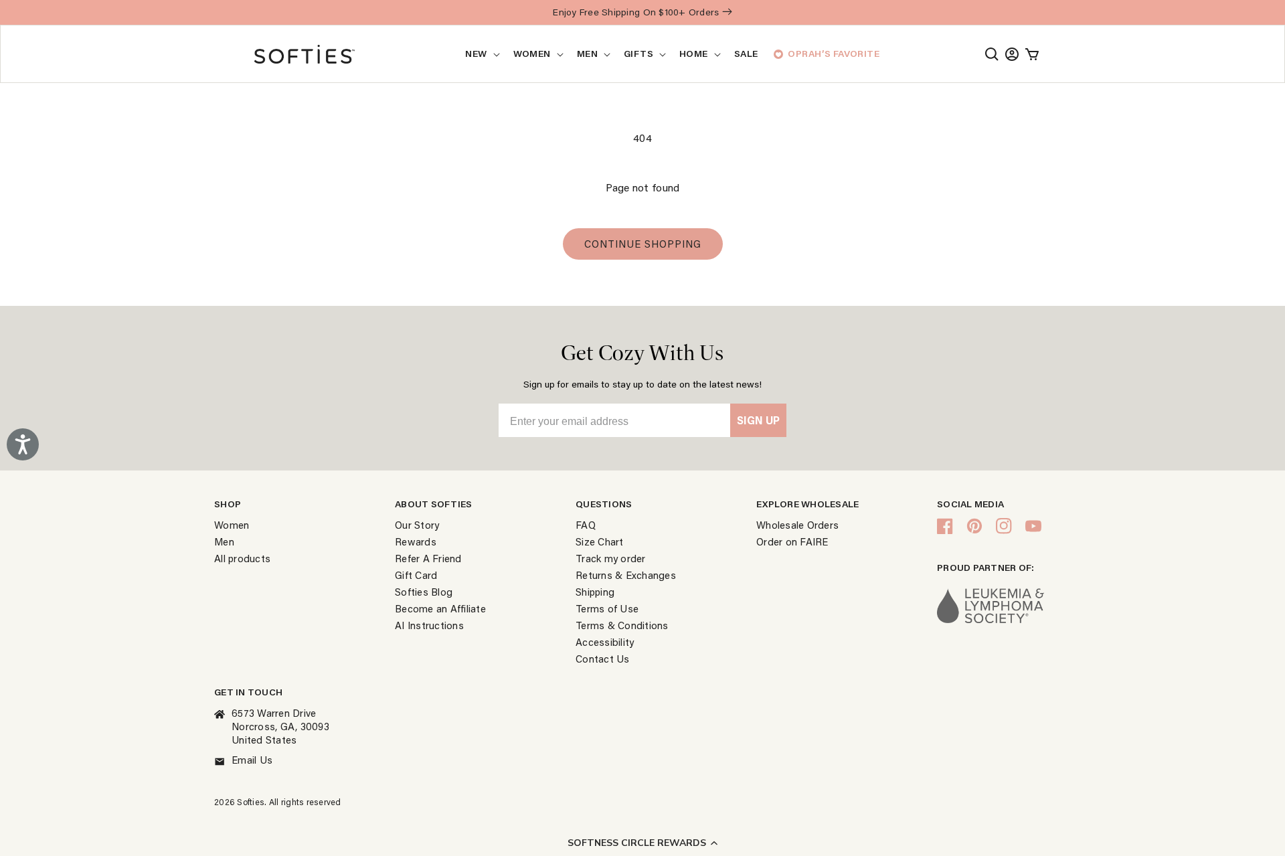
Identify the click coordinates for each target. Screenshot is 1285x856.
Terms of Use (607, 608)
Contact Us (603, 658)
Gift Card (416, 575)
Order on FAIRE (792, 541)
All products (242, 558)
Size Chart (600, 541)
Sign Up (758, 420)
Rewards (415, 541)
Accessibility (605, 642)
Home (693, 54)
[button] (642, 842)
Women (532, 54)
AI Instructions (429, 625)
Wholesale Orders (797, 524)
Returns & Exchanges (626, 575)
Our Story (417, 524)
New (476, 54)
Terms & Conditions (622, 625)
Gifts (638, 54)
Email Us (252, 759)
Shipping (595, 591)
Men (587, 54)
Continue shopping (642, 243)
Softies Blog (423, 591)
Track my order (611, 558)
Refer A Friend (428, 558)
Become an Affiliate (440, 608)
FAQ (586, 524)
